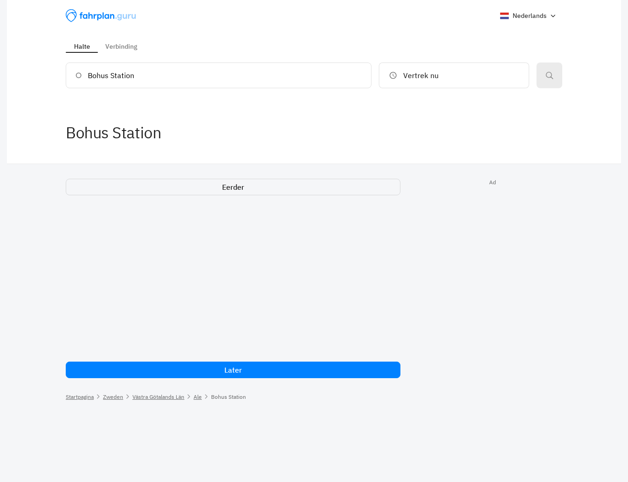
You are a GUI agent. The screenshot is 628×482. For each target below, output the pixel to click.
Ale (198, 396)
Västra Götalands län (158, 396)
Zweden (113, 396)
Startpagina (80, 396)
